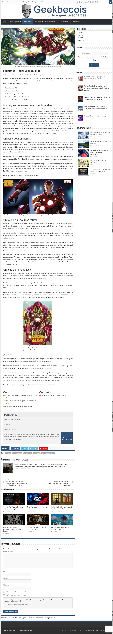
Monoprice (81, 38)
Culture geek (27, 21)
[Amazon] (96, 2)
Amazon (80, 32)
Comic (9, 453)
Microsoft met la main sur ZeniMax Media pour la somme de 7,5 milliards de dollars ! (16, 482)
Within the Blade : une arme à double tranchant (61, 508)
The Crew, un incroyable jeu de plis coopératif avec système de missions (59, 482)
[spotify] (90, 2)
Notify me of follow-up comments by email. (19, 592)
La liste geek (43, 2)
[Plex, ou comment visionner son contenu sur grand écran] (83, 172)
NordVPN (81, 40)
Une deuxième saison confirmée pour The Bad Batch (12, 529)
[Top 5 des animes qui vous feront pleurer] (83, 163)
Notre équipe (17, 2)
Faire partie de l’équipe (30, 2)
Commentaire (8, 552)
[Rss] (77, 2)
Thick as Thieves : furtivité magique (95, 116)
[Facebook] (79, 2)
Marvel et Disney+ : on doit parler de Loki (36, 528)
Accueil (4, 21)
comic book (18, 453)
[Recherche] (110, 2)
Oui (95, 60)
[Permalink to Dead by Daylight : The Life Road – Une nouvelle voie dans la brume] (80, 99)
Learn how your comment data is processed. (41, 618)
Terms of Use (16, 601)
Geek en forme (63, 21)
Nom (5, 571)
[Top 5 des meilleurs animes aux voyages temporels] (83, 135)
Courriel (6, 578)
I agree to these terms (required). (18, 604)
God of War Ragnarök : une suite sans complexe (13, 508)
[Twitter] (81, 2)
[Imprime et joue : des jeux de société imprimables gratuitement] (83, 153)
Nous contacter (6, 2)
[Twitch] (93, 2)
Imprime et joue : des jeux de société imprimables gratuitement (99, 152)
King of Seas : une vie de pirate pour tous (60, 528)
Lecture (46, 75)
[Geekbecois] (56, 11)
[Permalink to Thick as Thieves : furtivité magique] (80, 117)
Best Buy (81, 35)
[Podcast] (97, 2)
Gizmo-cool (75, 21)
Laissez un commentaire (58, 75)
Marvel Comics (15, 91)
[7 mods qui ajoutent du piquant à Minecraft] (83, 144)
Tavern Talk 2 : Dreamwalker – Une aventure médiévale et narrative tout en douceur (96, 88)
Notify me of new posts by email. (16, 595)
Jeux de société (50, 21)
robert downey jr (48, 453)
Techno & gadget (14, 21)
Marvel (36, 453)
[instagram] (88, 2)
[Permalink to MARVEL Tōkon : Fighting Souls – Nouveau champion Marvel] (80, 78)
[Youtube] (86, 2)
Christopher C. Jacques (11, 75)
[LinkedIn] (84, 2)
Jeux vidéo (37, 21)
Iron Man (28, 453)
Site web (6, 585)
